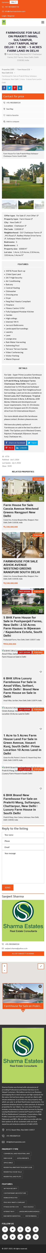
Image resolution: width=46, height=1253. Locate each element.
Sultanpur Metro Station (18, 238)
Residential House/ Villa (13, 1172)
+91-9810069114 (11, 7)
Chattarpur (19, 225)
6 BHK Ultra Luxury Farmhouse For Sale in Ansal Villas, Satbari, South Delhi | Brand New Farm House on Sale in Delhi (21, 687)
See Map (9, 109)
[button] (14, 2)
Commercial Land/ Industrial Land (17, 1153)
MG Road (9, 235)
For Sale (20, 215)
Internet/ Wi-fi (9, 1211)
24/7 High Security (10, 1188)
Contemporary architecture (15, 1193)
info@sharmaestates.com (14, 11)
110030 (18, 229)
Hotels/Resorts (23, 1158)
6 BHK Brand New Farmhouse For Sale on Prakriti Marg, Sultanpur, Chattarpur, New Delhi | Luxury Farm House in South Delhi (21, 804)
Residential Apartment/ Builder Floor (18, 1167)
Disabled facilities (10, 1197)
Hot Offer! (32, 215)
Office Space (8, 1163)
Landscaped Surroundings (29, 1211)
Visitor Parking (31, 1216)
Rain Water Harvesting (12, 1216)
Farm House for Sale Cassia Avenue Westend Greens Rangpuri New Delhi (21, 510)
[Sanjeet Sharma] (23, 920)
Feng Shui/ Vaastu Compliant (14, 1202)
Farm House (25, 219)
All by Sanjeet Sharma (23, 953)
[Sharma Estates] (3, 22)
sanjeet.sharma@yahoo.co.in (16, 948)
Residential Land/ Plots (12, 1176)
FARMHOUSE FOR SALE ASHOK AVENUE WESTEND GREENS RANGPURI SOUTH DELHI (21, 567)
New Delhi (14, 222)
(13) (24, 70)
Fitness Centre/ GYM (11, 1207)
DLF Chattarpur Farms (30, 232)
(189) (8, 70)
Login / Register (8, 16)
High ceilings (28, 1207)
